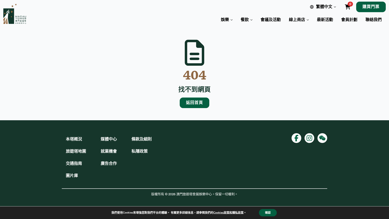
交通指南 (74, 164)
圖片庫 (72, 176)
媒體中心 (109, 139)
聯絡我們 (373, 20)
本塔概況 (74, 139)
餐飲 (245, 20)
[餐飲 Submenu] (252, 20)
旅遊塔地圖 (76, 151)
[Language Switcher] (335, 7)
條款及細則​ (141, 139)
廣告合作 (109, 164)
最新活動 (325, 20)
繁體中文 (324, 7)
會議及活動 (271, 20)
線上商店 (297, 20)
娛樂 (225, 20)
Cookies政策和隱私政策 (228, 213)
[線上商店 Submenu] (309, 20)
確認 (268, 213)
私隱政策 (139, 151)
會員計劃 (349, 20)
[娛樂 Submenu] (233, 20)
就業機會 (109, 151)
